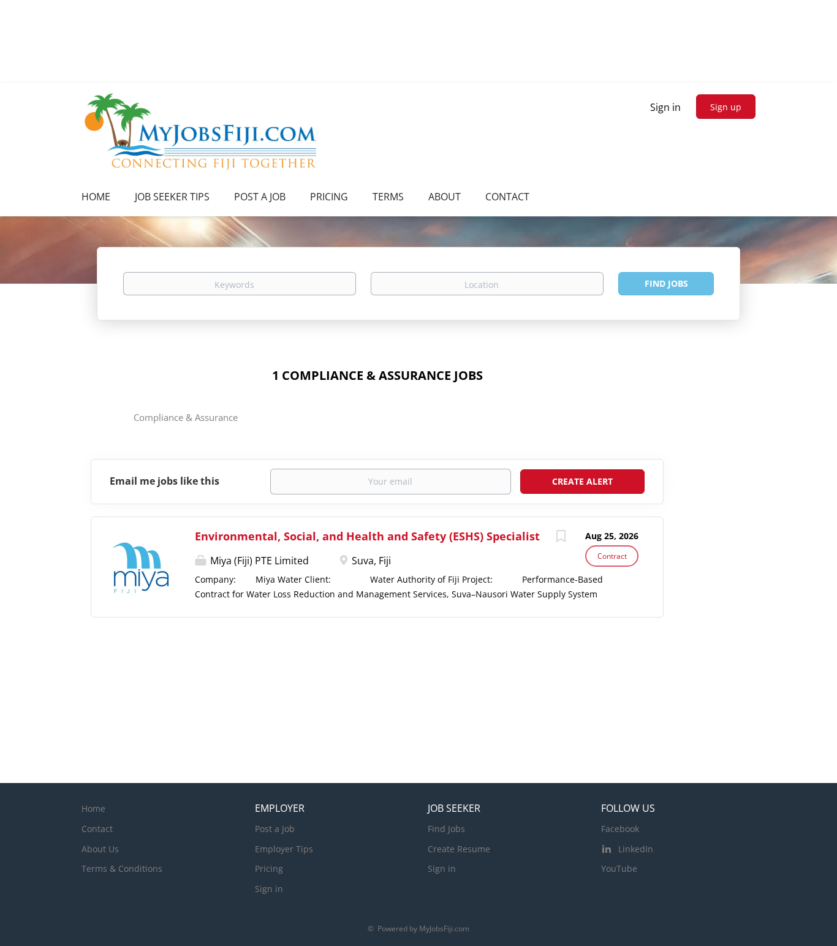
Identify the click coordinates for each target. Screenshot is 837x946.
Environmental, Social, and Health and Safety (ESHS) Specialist (367, 536)
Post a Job (275, 828)
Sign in (665, 107)
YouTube (619, 868)
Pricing (269, 868)
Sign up (725, 107)
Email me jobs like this (164, 481)
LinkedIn (635, 849)
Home (93, 808)
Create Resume (459, 849)
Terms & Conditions (121, 868)
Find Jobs (666, 283)
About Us (100, 849)
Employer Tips (284, 849)
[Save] (561, 537)
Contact (97, 828)
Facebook (620, 828)
